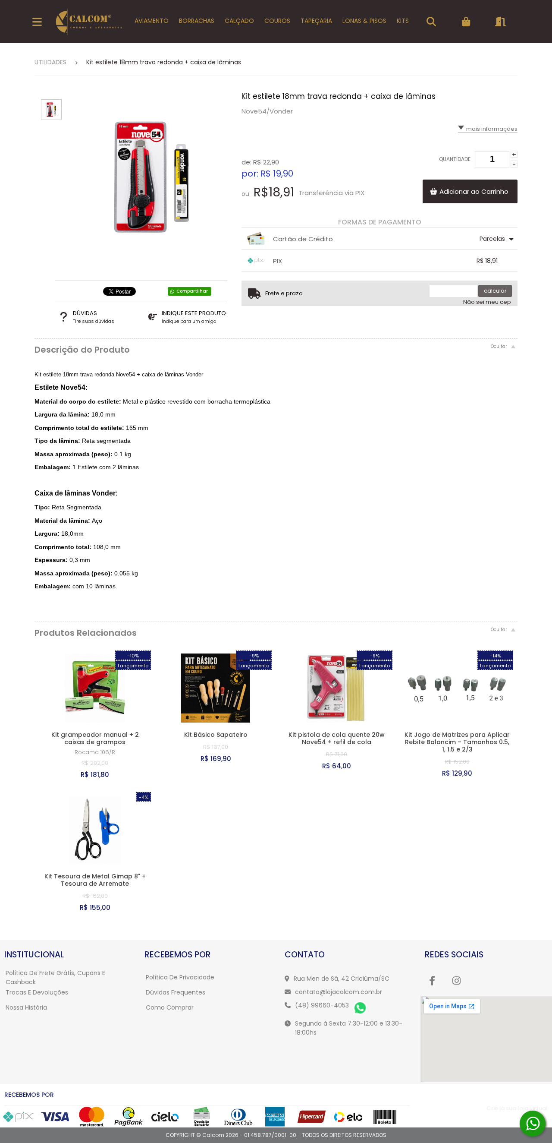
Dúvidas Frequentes (175, 992)
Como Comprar (170, 1007)
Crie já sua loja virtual (517, 1108)
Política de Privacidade (180, 977)
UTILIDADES (50, 62)
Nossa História (26, 1007)
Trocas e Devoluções (37, 992)
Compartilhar (192, 291)
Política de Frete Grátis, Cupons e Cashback (55, 977)
